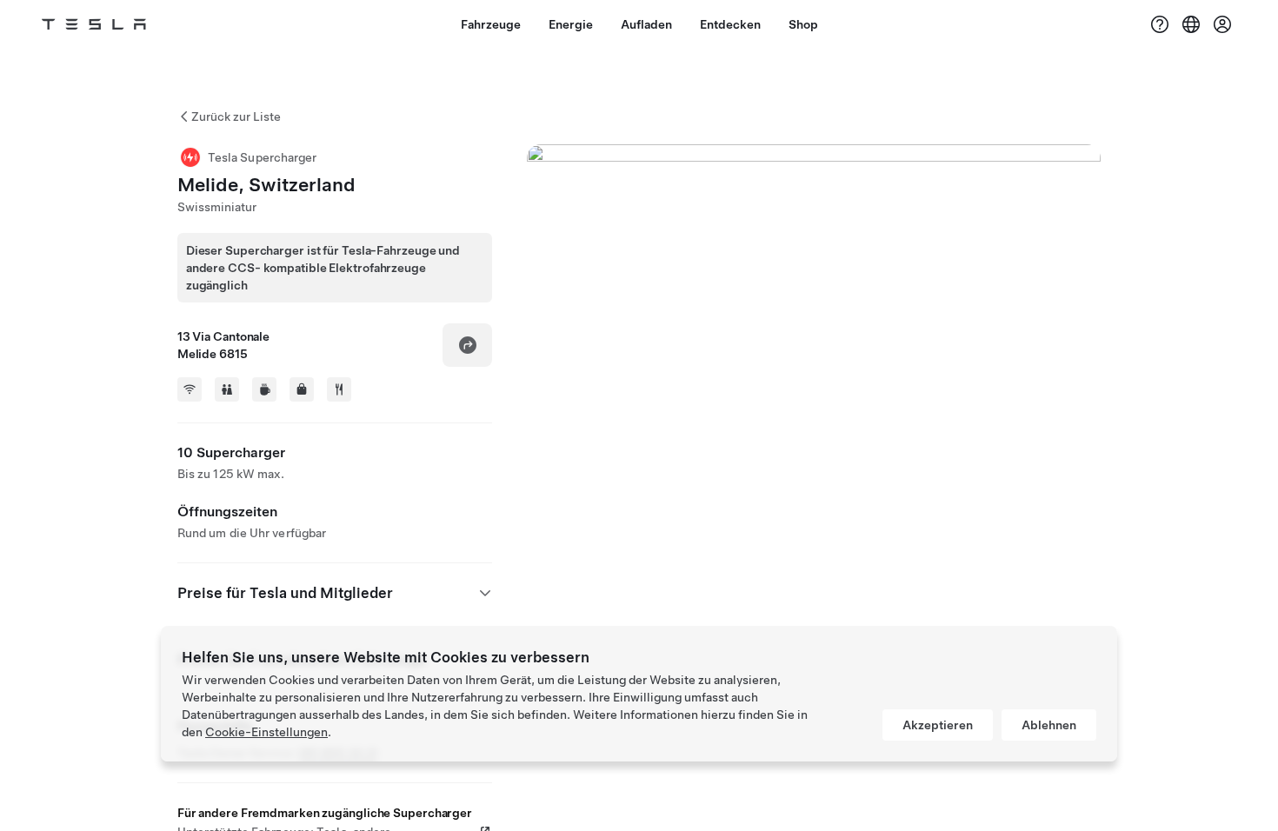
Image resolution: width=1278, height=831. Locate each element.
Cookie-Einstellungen (266, 732)
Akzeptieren (937, 725)
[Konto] (1222, 24)
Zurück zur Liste (236, 116)
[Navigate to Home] (94, 24)
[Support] (1160, 24)
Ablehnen (1049, 725)
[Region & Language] (1191, 24)
